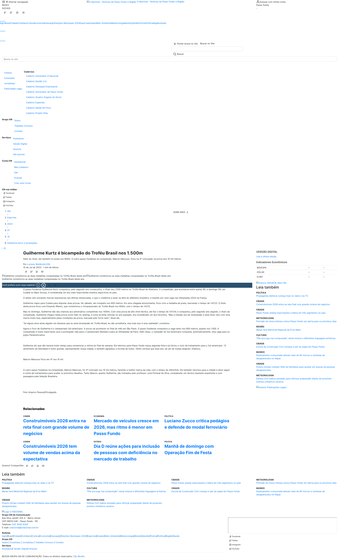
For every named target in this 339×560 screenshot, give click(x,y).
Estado (92, 23)
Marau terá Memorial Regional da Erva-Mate (278, 329)
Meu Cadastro (21, 167)
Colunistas (9, 78)
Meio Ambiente (103, 23)
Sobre (17, 120)
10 (8, 236)
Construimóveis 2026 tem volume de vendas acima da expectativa (51, 453)
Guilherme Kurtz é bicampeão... (23, 243)
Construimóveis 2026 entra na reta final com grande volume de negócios (56, 427)
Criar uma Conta (22, 183)
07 (8, 230)
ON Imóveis (19, 154)
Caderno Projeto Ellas (37, 113)
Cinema (8, 72)
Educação (49, 23)
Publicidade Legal (13, 88)
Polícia (142, 23)
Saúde (163, 23)
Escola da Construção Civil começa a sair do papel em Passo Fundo (290, 346)
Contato (18, 131)
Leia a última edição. (266, 256)
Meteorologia (117, 23)
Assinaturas (20, 162)
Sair (16, 172)
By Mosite (79, 556)
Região (156, 23)
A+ (55, 285)
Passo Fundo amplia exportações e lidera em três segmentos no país (290, 312)
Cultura (31, 23)
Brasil (7, 23)
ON (8, 211)
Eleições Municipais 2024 (67, 23)
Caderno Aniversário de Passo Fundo (44, 92)
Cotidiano (22, 23)
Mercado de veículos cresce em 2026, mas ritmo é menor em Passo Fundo (126, 427)
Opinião (135, 23)
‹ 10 (4, 248)
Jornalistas (9, 83)
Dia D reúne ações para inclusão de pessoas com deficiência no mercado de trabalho (127, 453)
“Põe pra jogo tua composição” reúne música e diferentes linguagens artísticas (295, 338)
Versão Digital (20, 143)
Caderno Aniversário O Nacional (42, 76)
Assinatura (18, 138)
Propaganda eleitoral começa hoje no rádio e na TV (282, 296)
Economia (39, 23)
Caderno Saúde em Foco (38, 107)
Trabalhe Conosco (23, 125)
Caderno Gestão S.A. (36, 81)
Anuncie (17, 149)
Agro (2, 23)
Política (149, 23)
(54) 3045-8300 (20, 524)
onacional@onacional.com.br (24, 527)
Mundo (127, 23)
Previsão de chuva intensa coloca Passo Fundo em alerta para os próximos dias (296, 321)
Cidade (13, 23)
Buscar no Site (207, 43)
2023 (10, 224)
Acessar (18, 177)
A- (49, 285)
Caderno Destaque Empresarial (41, 86)
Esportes (84, 23)
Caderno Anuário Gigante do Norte (43, 97)
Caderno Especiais (35, 102)
